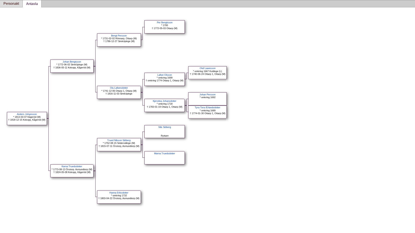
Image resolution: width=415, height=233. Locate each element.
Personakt (11, 3)
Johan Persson (207, 94)
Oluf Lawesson (207, 68)
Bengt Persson (119, 35)
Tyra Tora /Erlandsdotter (207, 107)
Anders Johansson (27, 114)
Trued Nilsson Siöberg (119, 140)
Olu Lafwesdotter (119, 88)
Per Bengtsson (164, 22)
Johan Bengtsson (72, 61)
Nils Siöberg (164, 127)
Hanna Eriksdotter (118, 192)
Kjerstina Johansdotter (164, 101)
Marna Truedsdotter (164, 153)
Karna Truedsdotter (72, 166)
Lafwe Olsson (164, 75)
